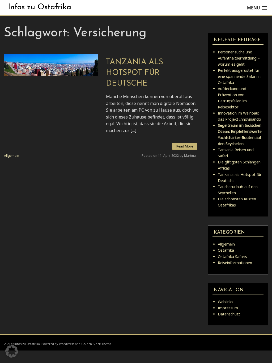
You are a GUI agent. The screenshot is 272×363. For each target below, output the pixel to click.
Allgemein (11, 155)
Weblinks (225, 301)
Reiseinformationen (235, 262)
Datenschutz (229, 313)
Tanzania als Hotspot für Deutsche (134, 72)
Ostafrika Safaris (232, 256)
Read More (184, 146)
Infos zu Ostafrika (39, 7)
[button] (11, 351)
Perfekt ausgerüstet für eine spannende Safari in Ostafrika (239, 76)
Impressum (228, 307)
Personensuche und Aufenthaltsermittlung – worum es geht (239, 58)
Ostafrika (226, 250)
